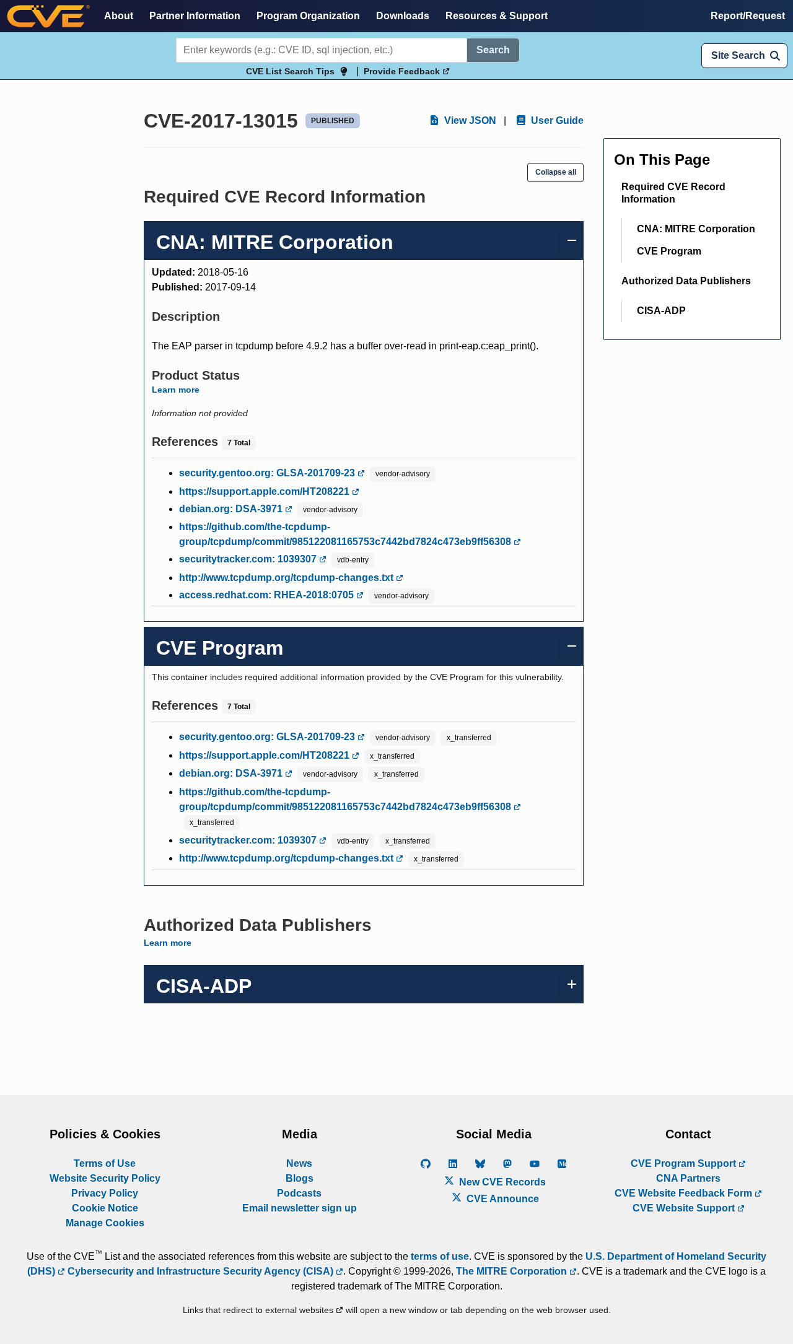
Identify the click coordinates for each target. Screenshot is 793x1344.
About (118, 16)
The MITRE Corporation (512, 1271)
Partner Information (194, 16)
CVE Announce (501, 1198)
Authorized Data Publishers (686, 281)
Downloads (402, 16)
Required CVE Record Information (673, 192)
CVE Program (669, 251)
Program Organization (308, 16)
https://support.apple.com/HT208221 (265, 491)
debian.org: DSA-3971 (232, 509)
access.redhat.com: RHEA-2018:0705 (267, 595)
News (299, 1163)
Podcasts (299, 1193)
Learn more (175, 390)
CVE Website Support (685, 1208)
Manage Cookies (105, 1223)
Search (493, 50)
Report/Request (748, 16)
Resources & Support (496, 16)
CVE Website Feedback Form (685, 1193)
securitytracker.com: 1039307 (249, 559)
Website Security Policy (105, 1178)
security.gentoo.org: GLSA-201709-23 (268, 473)
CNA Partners (688, 1178)
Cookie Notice (105, 1208)
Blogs (299, 1178)
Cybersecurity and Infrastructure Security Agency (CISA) (200, 1271)
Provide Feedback (403, 71)
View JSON (469, 120)
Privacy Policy (104, 1193)
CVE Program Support (684, 1163)
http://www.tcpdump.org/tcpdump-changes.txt (287, 577)
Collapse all (555, 172)
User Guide (556, 120)
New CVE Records (501, 1182)
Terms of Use (105, 1163)
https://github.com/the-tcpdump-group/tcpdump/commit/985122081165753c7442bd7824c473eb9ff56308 (346, 534)
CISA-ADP (661, 310)
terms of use (440, 1256)
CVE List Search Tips (290, 71)
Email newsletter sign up (299, 1208)
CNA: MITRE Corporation (696, 229)
